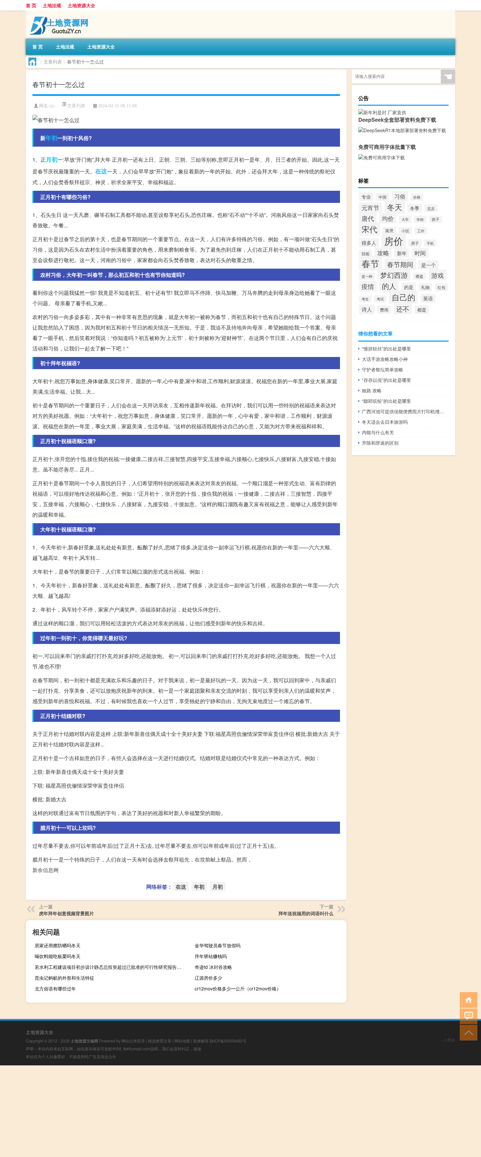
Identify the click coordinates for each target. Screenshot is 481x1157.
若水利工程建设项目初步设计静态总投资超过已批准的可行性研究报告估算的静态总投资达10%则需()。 (110, 967)
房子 (415, 243)
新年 (402, 253)
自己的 (403, 297)
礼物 (425, 287)
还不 (402, 308)
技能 (365, 253)
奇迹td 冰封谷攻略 (213, 967)
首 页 (31, 5)
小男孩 (449, 1039)
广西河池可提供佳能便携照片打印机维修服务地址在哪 (405, 411)
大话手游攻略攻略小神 (385, 359)
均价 (388, 218)
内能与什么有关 (378, 432)
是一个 (428, 264)
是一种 (367, 276)
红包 (441, 287)
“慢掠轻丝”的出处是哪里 (386, 348)
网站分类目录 (133, 1040)
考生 (365, 298)
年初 (51, 138)
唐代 (368, 218)
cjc (52, 105)
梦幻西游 (394, 275)
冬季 (414, 208)
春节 (370, 263)
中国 (382, 197)
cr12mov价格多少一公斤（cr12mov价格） (238, 988)
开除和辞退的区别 (380, 442)
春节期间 (400, 264)
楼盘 (419, 276)
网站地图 (182, 1040)
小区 (405, 230)
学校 (420, 219)
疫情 (368, 286)
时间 (420, 253)
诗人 (367, 309)
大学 (405, 219)
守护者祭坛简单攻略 (382, 369)
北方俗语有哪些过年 (55, 988)
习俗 (399, 196)
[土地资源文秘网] (60, 12)
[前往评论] (467, 1015)
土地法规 (52, 5)
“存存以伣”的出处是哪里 (386, 380)
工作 (420, 230)
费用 (384, 310)
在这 (101, 171)
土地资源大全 (81, 5)
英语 (428, 298)
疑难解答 (201, 1040)
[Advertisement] (196, 1111)
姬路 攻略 (372, 390)
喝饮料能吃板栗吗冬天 (57, 956)
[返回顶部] (467, 1032)
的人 (389, 286)
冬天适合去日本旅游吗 (385, 421)
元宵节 (370, 208)
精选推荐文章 (159, 1040)
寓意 (389, 231)
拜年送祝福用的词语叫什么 (305, 913)
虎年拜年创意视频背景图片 (66, 913)
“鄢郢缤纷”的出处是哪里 (386, 401)
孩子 (435, 219)
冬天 (394, 206)
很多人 (369, 242)
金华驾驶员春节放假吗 (217, 945)
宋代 (369, 229)
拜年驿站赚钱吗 (211, 956)
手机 (430, 243)
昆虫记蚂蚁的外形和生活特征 (64, 977)
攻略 (383, 253)
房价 (393, 240)
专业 (366, 196)
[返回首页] (467, 999)
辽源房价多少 (208, 977)
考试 (380, 298)
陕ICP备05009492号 (228, 1040)
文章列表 (53, 61)
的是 (408, 286)
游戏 (437, 275)
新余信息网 (45, 870)
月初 (52, 159)
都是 (421, 309)
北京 (431, 208)
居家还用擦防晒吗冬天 (57, 945)
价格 (416, 197)
